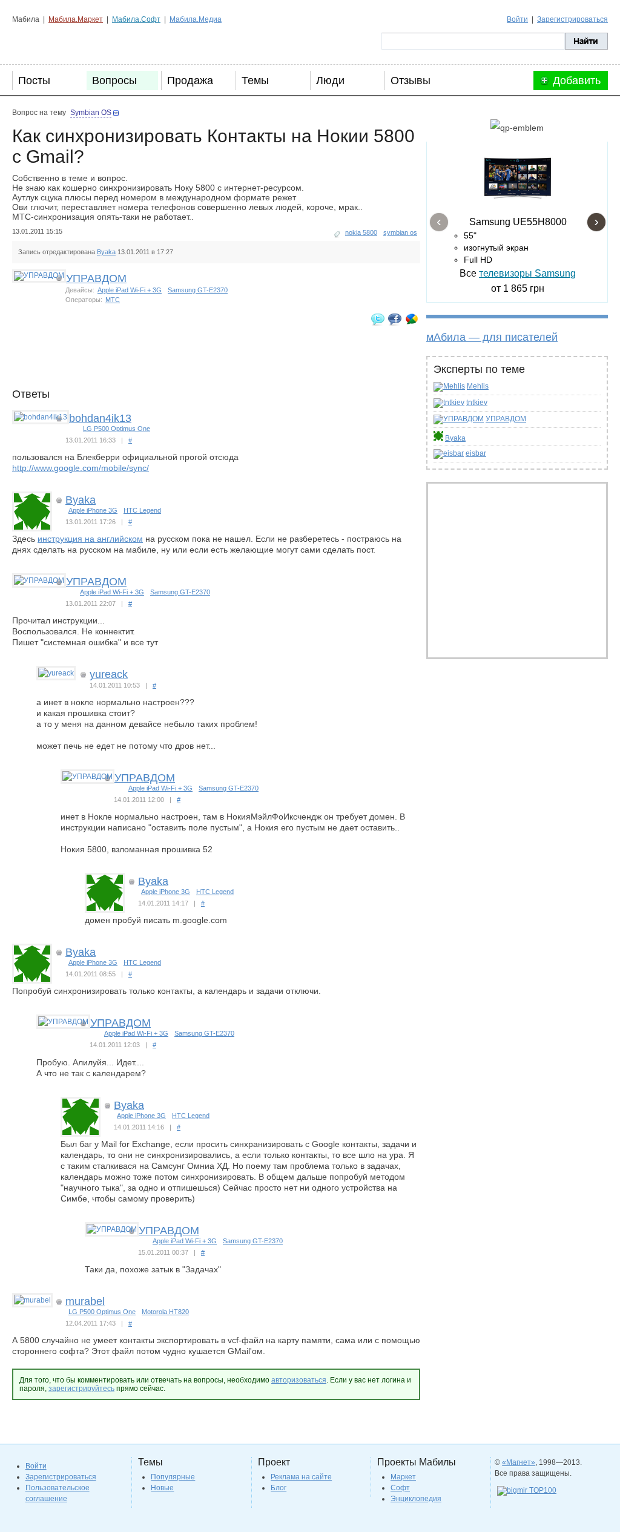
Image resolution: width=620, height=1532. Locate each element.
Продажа (190, 80)
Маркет (403, 1477)
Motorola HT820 (165, 1311)
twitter (377, 319)
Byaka (455, 438)
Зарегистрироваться (572, 19)
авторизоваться (298, 1380)
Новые (162, 1488)
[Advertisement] (232, 361)
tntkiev (476, 402)
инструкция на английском (90, 539)
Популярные (173, 1477)
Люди (330, 80)
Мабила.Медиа (196, 19)
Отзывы (410, 80)
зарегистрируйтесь (81, 1388)
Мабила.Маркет (75, 19)
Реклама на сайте (301, 1477)
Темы (255, 80)
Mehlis (478, 386)
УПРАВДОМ (506, 419)
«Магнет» (518, 1462)
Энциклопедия (416, 1498)
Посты (34, 80)
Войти (517, 19)
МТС (112, 299)
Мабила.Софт (136, 19)
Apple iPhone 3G (92, 510)
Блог (278, 1488)
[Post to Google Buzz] (411, 319)
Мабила (73, 41)
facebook (394, 319)
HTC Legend (142, 510)
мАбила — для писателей (492, 337)
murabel (85, 1301)
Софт (400, 1488)
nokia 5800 (361, 232)
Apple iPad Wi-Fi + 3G (129, 290)
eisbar (476, 453)
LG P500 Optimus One (116, 428)
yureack (109, 674)
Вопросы (114, 80)
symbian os (400, 232)
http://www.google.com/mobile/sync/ (80, 468)
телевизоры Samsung (527, 273)
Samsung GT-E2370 (198, 290)
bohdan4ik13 (100, 418)
